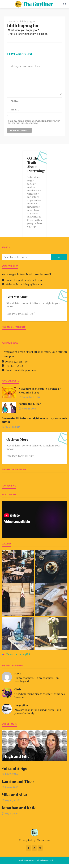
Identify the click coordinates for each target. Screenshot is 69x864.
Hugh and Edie (16, 756)
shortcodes (43, 840)
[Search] (64, 4)
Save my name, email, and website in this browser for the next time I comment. (34, 122)
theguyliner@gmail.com (28, 280)
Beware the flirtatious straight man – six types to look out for (34, 420)
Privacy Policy (27, 840)
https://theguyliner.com (29, 284)
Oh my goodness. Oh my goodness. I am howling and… (37, 679)
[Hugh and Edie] (34, 745)
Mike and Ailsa (14, 794)
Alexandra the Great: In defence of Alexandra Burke (40, 390)
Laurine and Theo (18, 781)
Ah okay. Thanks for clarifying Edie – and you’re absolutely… (37, 711)
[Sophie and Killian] (9, 407)
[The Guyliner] (35, 832)
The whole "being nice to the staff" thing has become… (39, 695)
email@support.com (25, 370)
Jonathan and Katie (19, 807)
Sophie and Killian (30, 404)
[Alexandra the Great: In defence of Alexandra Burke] (9, 392)
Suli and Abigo (14, 768)
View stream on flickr (19, 654)
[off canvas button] (3, 4)
